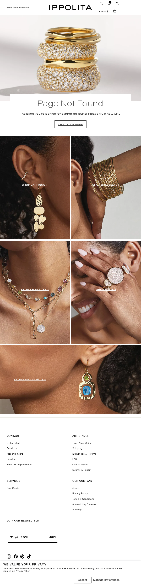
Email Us (12, 448)
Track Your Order (81, 442)
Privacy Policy (80, 493)
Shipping (77, 448)
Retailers (11, 459)
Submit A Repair (81, 469)
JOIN (52, 537)
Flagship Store (15, 453)
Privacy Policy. (22, 571)
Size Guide (13, 488)
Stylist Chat (13, 442)
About (75, 488)
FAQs (75, 459)
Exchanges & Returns (84, 453)
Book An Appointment (18, 7)
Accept (82, 580)
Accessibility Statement (85, 504)
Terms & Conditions (83, 498)
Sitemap (77, 509)
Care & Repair (80, 464)
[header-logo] (70, 7)
